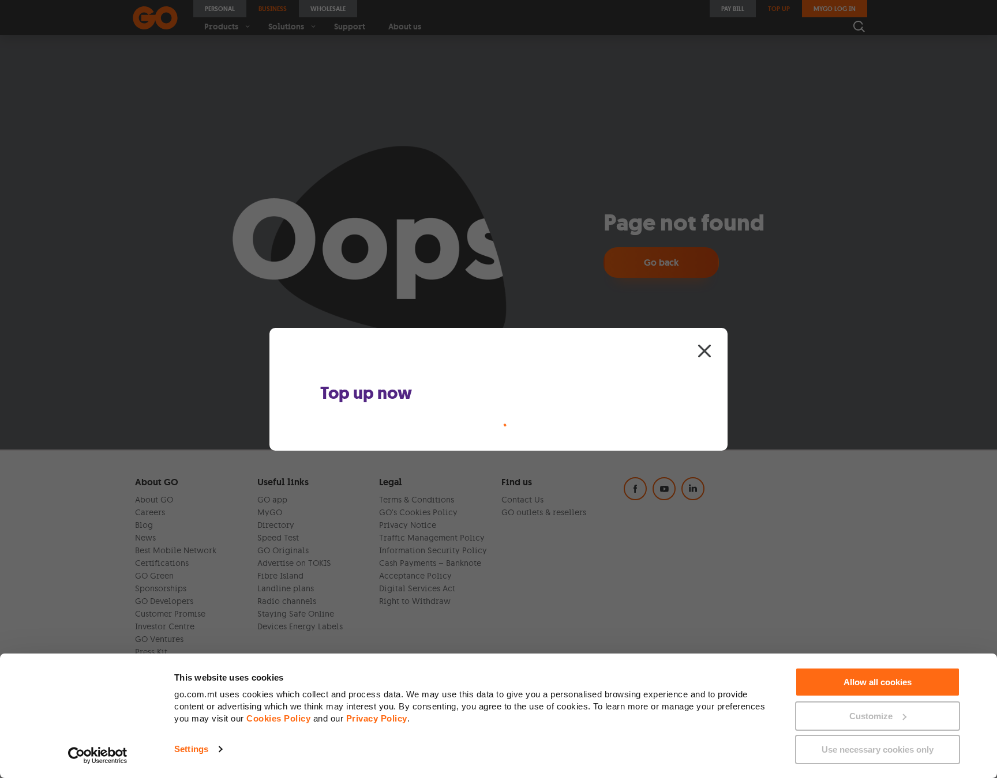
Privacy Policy (376, 718)
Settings (191, 749)
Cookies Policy (278, 718)
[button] (704, 350)
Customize (871, 716)
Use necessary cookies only (878, 749)
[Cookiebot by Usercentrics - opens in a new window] (97, 755)
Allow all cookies (878, 682)
